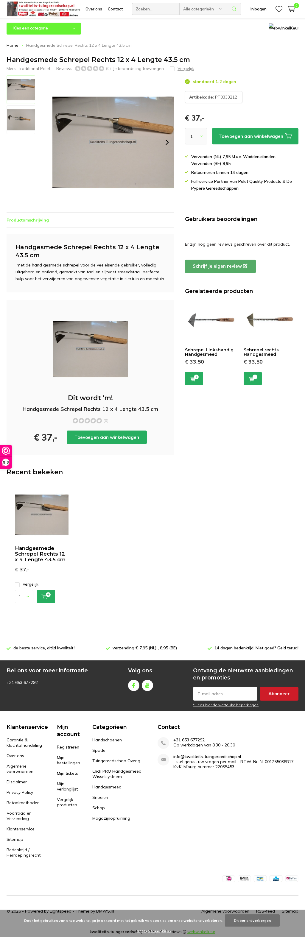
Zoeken (234, 9)
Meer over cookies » (154, 931)
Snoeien (100, 797)
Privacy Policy (20, 792)
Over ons (93, 9)
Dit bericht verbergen (252, 920)
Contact (115, 9)
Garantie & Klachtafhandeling (24, 742)
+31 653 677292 (189, 740)
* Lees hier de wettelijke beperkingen (226, 705)
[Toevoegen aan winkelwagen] (46, 596)
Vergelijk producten (67, 802)
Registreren (68, 747)
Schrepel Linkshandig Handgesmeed (209, 352)
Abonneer (279, 693)
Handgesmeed (107, 787)
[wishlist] (279, 9)
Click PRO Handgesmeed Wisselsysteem (116, 773)
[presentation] (167, 142)
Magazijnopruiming (111, 818)
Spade (98, 750)
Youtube (147, 685)
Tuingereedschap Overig (116, 760)
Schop (98, 807)
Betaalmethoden (23, 802)
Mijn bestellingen (68, 760)
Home (12, 45)
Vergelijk (30, 584)
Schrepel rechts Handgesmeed (261, 352)
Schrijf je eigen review (218, 266)
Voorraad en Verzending (19, 815)
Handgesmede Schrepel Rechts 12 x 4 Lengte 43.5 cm (40, 553)
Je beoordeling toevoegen (138, 68)
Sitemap (15, 839)
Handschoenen (107, 740)
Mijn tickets (67, 773)
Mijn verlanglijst (67, 786)
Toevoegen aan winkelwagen (106, 437)
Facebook (133, 685)
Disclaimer (17, 782)
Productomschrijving (28, 220)
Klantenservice (21, 829)
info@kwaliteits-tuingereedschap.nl (207, 756)
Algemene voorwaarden (20, 768)
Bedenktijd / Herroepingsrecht (24, 852)
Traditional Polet (34, 68)
